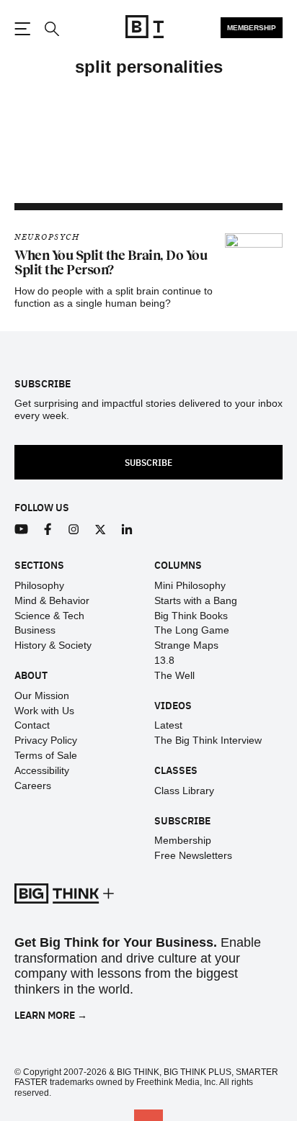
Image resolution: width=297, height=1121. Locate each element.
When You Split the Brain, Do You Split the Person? (110, 262)
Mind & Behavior (51, 600)
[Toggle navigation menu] (22, 28)
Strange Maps (186, 645)
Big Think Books (191, 615)
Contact (32, 725)
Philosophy (39, 585)
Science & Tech (49, 615)
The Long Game (191, 630)
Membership (251, 28)
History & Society (53, 645)
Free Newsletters (193, 855)
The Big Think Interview (208, 740)
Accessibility (41, 770)
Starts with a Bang (195, 600)
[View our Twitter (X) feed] (100, 529)
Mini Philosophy (190, 585)
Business (35, 630)
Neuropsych (46, 237)
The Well (174, 675)
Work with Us (44, 710)
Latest (168, 725)
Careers (32, 785)
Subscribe (148, 462)
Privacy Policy (45, 740)
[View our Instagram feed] (73, 529)
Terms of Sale (45, 755)
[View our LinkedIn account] (127, 529)
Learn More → (50, 1015)
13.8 (164, 660)
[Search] (51, 29)
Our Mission (41, 695)
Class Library (184, 790)
